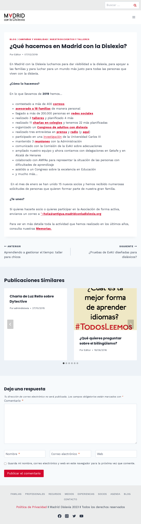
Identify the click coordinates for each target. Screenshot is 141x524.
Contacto (70, 499)
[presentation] (105, 309)
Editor (17, 54)
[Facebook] (59, 516)
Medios (69, 494)
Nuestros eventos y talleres (69, 39)
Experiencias (86, 494)
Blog (13, 39)
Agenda (115, 494)
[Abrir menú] (134, 17)
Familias (15, 494)
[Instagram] (67, 516)
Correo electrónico (65, 454)
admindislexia (21, 308)
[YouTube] (81, 516)
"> (71, 214)
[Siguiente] (131, 324)
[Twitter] (74, 516)
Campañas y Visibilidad (33, 39)
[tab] (63, 363)
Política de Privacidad (31, 507)
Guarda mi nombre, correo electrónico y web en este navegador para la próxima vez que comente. (71, 463)
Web (100, 454)
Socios (102, 494)
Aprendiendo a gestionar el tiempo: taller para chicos (33, 252)
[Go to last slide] (10, 324)
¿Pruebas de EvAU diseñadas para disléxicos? (113, 252)
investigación (53, 136)
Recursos (54, 494)
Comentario (13, 400)
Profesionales (35, 494)
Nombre (13, 454)
